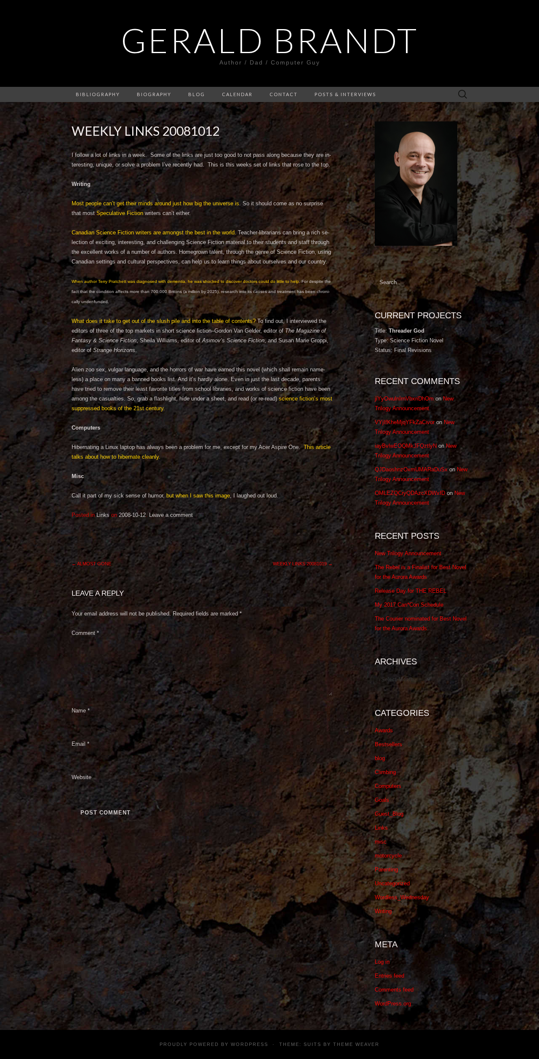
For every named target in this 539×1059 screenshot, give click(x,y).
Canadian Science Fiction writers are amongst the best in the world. (154, 232)
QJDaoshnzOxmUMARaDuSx (411, 469)
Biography (154, 94)
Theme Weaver (356, 1044)
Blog (196, 94)
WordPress (249, 1044)
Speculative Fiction (119, 213)
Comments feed (394, 989)
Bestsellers (388, 744)
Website (81, 777)
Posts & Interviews (345, 94)
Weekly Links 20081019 (303, 563)
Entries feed (389, 976)
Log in (382, 962)
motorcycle (388, 855)
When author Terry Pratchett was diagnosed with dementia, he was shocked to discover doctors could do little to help (185, 281)
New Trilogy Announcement (408, 553)
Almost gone (91, 563)
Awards (384, 730)
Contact (284, 94)
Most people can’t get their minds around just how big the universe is (155, 203)
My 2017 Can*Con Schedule (409, 605)
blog (380, 758)
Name (81, 710)
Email (80, 744)
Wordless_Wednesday (402, 897)
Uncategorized (392, 883)
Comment (85, 633)
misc (381, 842)
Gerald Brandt (270, 40)
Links (102, 515)
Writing (383, 911)
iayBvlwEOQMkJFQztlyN (406, 446)
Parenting (386, 869)
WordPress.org (393, 1003)
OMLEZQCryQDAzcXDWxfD (410, 493)
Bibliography (98, 94)
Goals (382, 800)
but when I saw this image (197, 495)
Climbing (385, 772)
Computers (388, 786)
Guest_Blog (389, 814)
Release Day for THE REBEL (410, 591)
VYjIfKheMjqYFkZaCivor (405, 422)
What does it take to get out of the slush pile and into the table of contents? (164, 321)
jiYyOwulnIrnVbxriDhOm (404, 398)
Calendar (237, 94)
